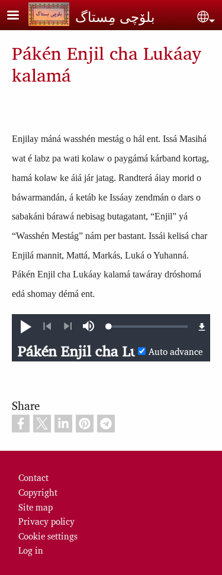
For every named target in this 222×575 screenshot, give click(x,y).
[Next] (67, 326)
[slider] (148, 326)
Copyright (37, 492)
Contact (33, 477)
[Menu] (20, 16)
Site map (35, 506)
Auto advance (175, 351)
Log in (30, 550)
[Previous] (47, 326)
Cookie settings (48, 535)
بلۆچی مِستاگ (115, 16)
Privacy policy (46, 521)
